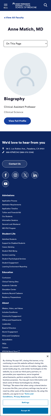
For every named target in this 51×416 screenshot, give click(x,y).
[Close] (47, 356)
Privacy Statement (22, 396)
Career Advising (8, 247)
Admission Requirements (11, 204)
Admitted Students (9, 239)
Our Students (7, 216)
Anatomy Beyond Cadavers (12, 293)
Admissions (8, 195)
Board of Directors (9, 328)
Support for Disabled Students (13, 243)
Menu (6, 8)
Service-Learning (8, 255)
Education (7, 272)
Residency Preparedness (11, 297)
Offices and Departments (11, 320)
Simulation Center (9, 289)
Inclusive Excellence (10, 312)
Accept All (25, 410)
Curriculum (6, 277)
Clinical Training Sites (10, 281)
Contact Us (15, 163)
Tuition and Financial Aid (11, 212)
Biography (14, 98)
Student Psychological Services (14, 259)
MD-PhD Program (9, 228)
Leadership (6, 324)
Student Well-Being (9, 251)
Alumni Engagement (10, 332)
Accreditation (7, 339)
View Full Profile (17, 120)
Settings (25, 402)
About (5, 302)
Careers (5, 347)
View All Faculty (14, 17)
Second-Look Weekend (11, 224)
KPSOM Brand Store (10, 351)
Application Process (9, 201)
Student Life (8, 233)
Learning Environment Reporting (14, 266)
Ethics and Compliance (11, 336)
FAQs (4, 343)
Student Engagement (10, 263)
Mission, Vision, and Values (12, 308)
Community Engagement (11, 316)
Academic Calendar (9, 285)
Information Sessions (10, 220)
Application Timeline (10, 208)
